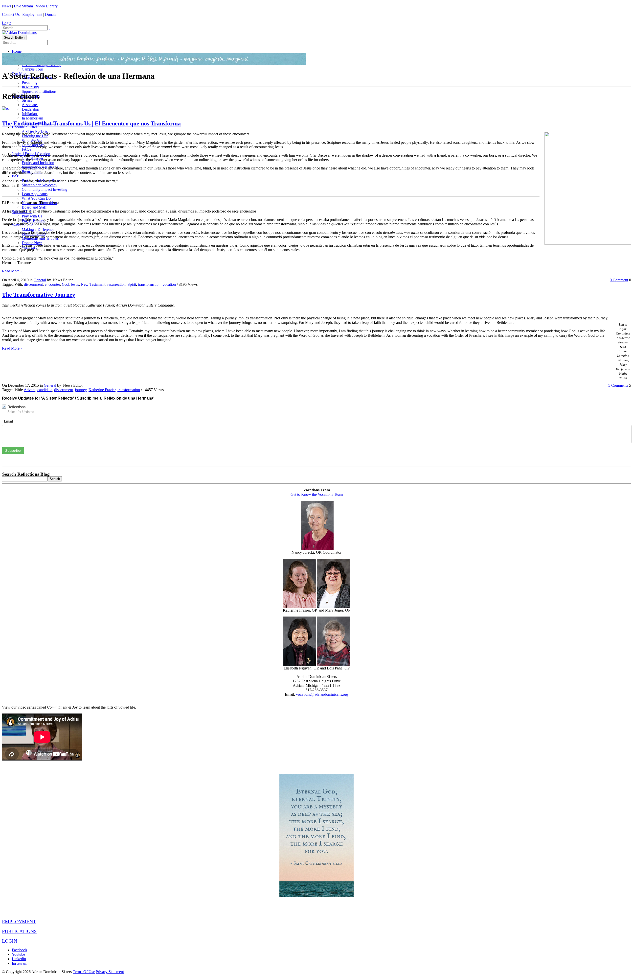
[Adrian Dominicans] (19, 32)
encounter (52, 284)
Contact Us (11, 14)
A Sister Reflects (35, 131)
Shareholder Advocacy (39, 185)
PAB (16, 176)
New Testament (93, 284)
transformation (149, 284)
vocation (169, 284)
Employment (32, 14)
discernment (33, 284)
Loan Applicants (34, 194)
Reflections (16, 407)
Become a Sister (24, 127)
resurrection (116, 284)
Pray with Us (32, 216)
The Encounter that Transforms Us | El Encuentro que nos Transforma (91, 123)
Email (8, 421)
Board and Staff (34, 207)
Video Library (47, 6)
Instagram (19, 963)
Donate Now (32, 243)
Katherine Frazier (102, 390)
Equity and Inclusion (38, 163)
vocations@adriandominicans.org (322, 694)
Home (17, 51)
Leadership (30, 109)
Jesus (75, 284)
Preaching (29, 82)
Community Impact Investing (44, 189)
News (6, 6)
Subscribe (13, 450)
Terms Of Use (84, 972)
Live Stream (23, 6)
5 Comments (618, 385)
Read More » (12, 271)
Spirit (132, 284)
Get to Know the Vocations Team (317, 494)
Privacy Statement (110, 972)
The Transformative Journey (38, 294)
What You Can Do (36, 198)
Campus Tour (32, 69)
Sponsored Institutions (39, 91)
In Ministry (30, 87)
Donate (50, 14)
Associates (30, 105)
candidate (44, 390)
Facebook (19, 950)
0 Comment (619, 280)
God (65, 284)
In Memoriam (32, 118)
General (40, 280)
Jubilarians (30, 114)
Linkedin (19, 959)
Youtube (18, 954)
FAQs (26, 149)
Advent (29, 390)
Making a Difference (38, 229)
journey (81, 390)
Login (6, 23)
